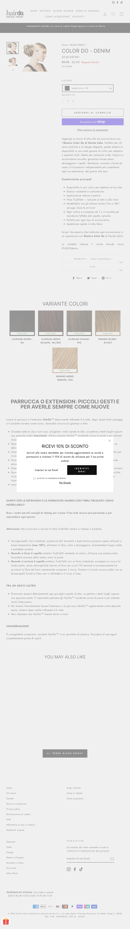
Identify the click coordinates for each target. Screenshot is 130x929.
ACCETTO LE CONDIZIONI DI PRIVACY (51, 478)
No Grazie (65, 482)
